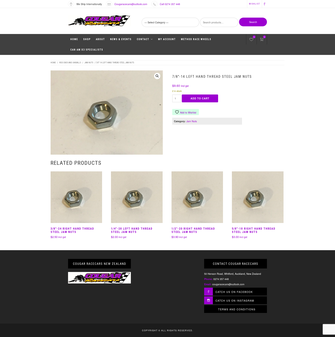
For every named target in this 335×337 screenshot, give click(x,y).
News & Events (121, 39)
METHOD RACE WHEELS (196, 39)
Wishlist (254, 4)
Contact (143, 39)
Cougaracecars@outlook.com (130, 4)
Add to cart (200, 98)
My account (167, 39)
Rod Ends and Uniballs (70, 62)
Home (74, 39)
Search (253, 22)
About (100, 39)
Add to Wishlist (188, 112)
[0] (251, 40)
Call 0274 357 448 (170, 4)
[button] (157, 76)
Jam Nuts (88, 62)
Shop (87, 39)
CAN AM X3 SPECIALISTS (86, 49)
